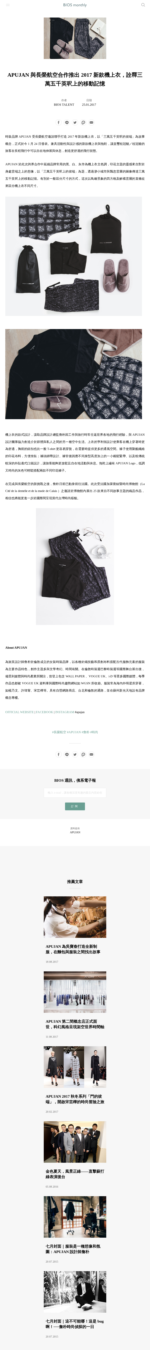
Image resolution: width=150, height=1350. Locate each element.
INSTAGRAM (64, 712)
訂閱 (75, 806)
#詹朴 (85, 732)
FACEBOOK (44, 712)
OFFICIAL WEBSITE (19, 712)
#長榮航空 (59, 732)
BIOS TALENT (64, 104)
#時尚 (94, 732)
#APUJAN (74, 732)
